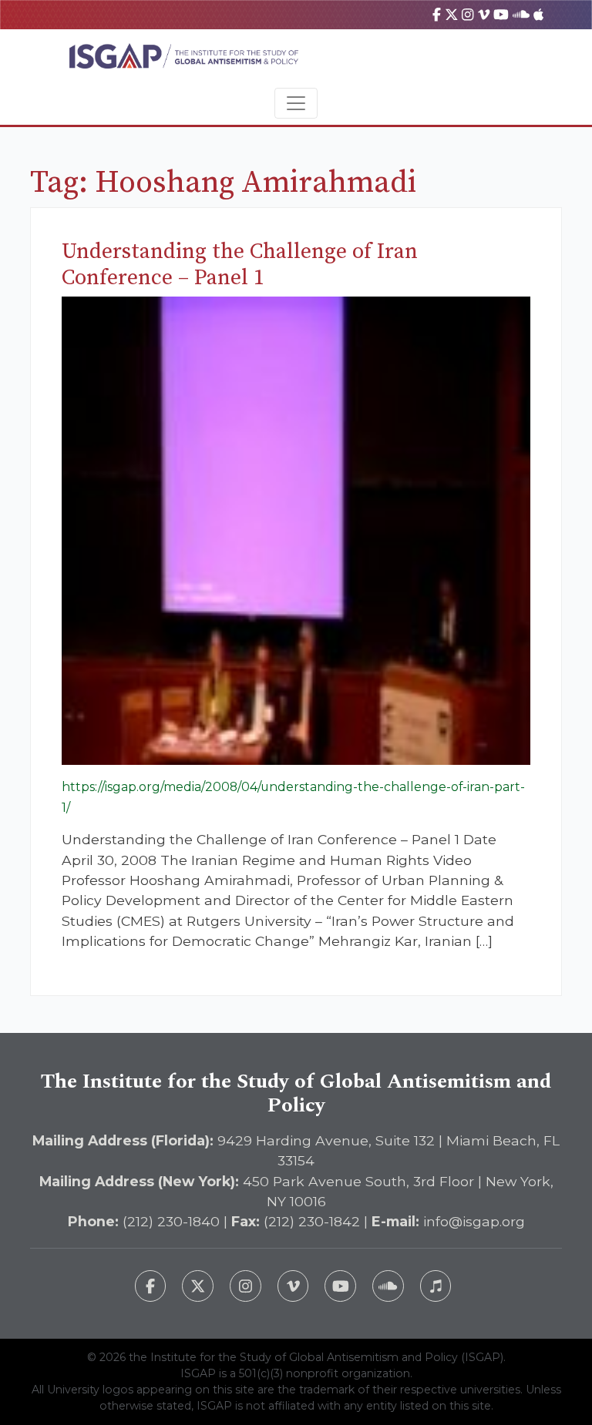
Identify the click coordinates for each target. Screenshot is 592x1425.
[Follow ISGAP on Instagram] (245, 1286)
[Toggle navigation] (296, 103)
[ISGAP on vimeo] (483, 14)
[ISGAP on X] (452, 14)
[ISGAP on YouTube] (501, 14)
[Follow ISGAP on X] (198, 1286)
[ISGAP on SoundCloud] (521, 14)
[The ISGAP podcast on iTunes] (436, 1286)
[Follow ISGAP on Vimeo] (293, 1286)
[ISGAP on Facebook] (436, 14)
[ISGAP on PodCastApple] (538, 14)
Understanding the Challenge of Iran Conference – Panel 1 (240, 264)
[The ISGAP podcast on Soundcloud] (388, 1286)
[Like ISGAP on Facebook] (150, 1286)
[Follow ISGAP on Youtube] (340, 1286)
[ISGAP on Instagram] (467, 14)
